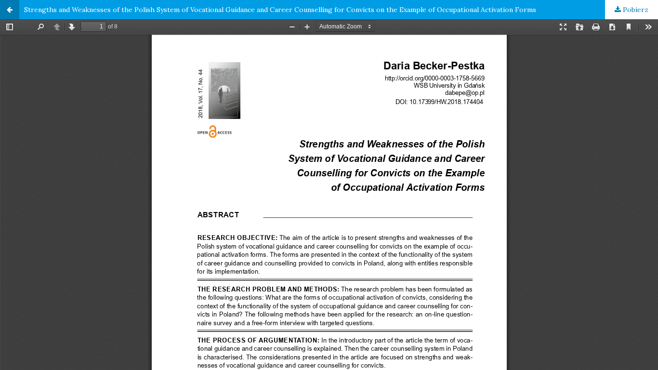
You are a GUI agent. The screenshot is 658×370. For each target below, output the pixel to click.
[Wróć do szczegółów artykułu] (9, 9)
